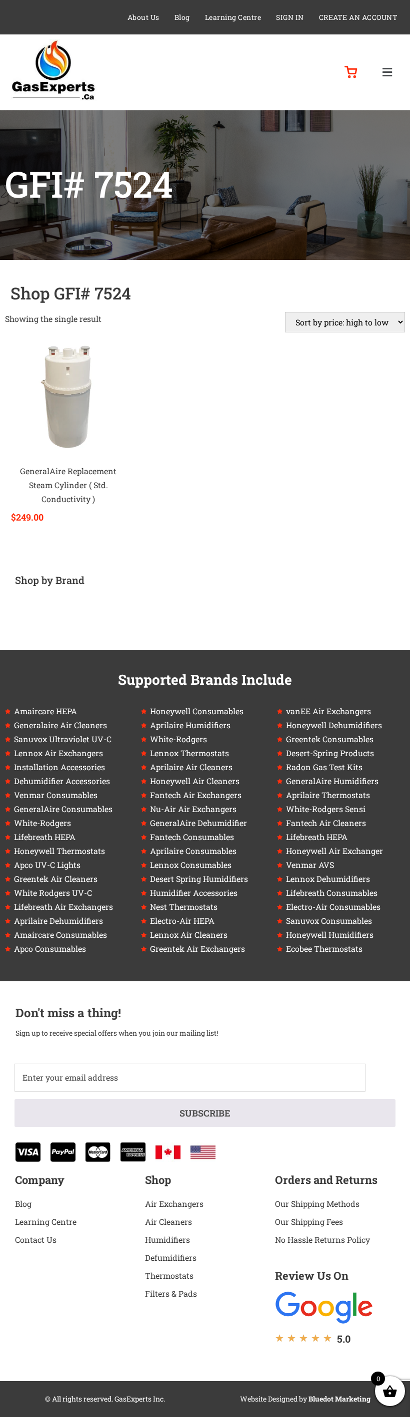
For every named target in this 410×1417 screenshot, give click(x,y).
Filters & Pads (171, 1293)
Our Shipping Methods (317, 1203)
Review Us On (311, 1275)
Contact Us (35, 1239)
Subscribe (205, 1113)
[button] (387, 72)
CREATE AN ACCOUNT (358, 17)
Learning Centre (233, 17)
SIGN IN (290, 17)
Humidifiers (167, 1239)
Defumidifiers (170, 1257)
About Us (144, 17)
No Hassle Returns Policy (322, 1239)
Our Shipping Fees (309, 1221)
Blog (182, 17)
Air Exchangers (174, 1203)
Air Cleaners (168, 1221)
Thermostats (169, 1275)
